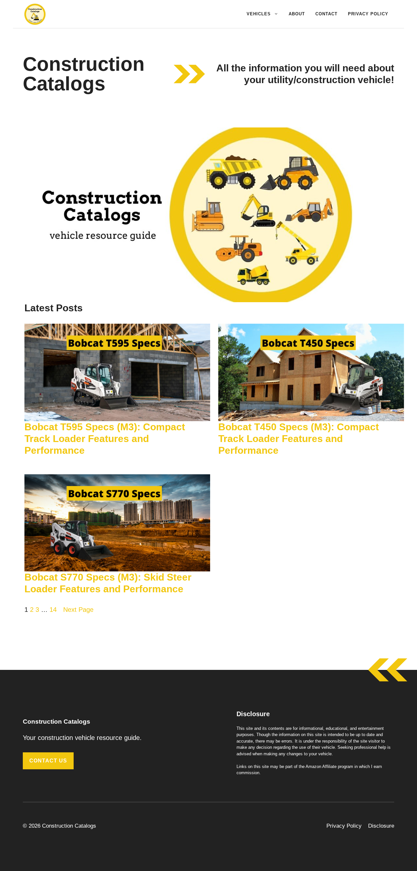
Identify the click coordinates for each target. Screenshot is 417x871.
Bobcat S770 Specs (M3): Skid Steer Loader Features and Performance (108, 583)
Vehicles (259, 13)
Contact (326, 13)
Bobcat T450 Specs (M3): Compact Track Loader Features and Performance (298, 438)
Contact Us (48, 760)
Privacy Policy (368, 13)
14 (53, 609)
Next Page (78, 609)
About (297, 13)
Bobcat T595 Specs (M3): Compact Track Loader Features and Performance (104, 438)
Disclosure (381, 826)
